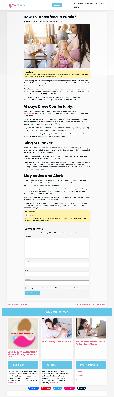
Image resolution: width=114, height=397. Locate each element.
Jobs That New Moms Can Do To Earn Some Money (90, 343)
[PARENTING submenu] (93, 3)
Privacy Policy (81, 375)
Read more (12, 383)
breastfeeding (29, 113)
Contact (79, 371)
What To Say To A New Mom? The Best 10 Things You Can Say (22, 354)
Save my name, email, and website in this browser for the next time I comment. (56, 288)
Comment (29, 237)
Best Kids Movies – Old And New (18, 304)
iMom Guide (62, 21)
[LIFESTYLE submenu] (103, 3)
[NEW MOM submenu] (82, 3)
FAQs (77, 379)
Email (27, 270)
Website (28, 279)
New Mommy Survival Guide (56, 342)
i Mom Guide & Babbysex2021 (59, 393)
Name (27, 261)
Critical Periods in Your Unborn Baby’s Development (89, 304)
